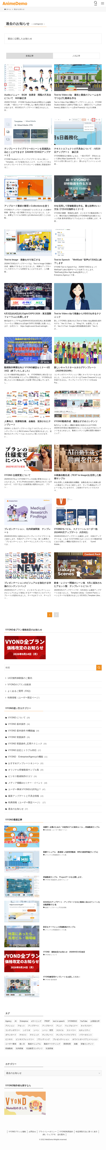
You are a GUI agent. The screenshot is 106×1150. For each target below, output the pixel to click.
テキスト (23, 1035)
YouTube (83, 1021)
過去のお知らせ (18, 809)
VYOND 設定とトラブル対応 (24, 750)
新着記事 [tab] (30, 56)
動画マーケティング (52, 1044)
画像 (76, 1044)
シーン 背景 (47, 1030)
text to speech (58, 1021)
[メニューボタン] (102, 3)
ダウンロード (10, 1035)
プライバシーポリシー (48, 1132)
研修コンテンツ (87, 1044)
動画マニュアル (34, 1044)
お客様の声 (95, 1021)
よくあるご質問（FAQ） (20, 691)
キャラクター (86, 1026)
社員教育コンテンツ (34, 1048)
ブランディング (43, 1039)
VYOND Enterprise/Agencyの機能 (27, 757)
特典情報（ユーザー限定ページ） (24, 697)
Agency (8, 1021)
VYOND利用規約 (66, 1132)
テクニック (34, 1035)
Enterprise (24, 1021)
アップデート (33, 1026)
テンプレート (47, 1035)
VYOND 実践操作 (19, 737)
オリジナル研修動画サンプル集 (25, 770)
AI (16, 1021)
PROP (47, 1021)
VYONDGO (72, 1021)
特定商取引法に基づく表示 (86, 1132)
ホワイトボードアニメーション (85, 1039)
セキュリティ (84, 1030)
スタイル (59, 1030)
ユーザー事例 (10, 1044)
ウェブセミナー (71, 1026)
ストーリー (71, 1030)
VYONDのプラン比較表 (19, 684)
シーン (36, 1030)
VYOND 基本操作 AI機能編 (23, 730)
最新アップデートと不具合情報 (25, 796)
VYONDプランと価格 (17, 1132)
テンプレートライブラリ (66, 1035)
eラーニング (36, 1021)
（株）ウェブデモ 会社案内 (53, 1134)
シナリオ (26, 1030)
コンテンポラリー (12, 1030)
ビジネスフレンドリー (25, 1039)
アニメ (59, 1026)
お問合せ (32, 1132)
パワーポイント (85, 1035)
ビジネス (9, 1039)
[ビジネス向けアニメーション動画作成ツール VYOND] (15, 3)
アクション (9, 1026)
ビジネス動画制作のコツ (22, 776)
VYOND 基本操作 (19, 724)
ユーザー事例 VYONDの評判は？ (26, 789)
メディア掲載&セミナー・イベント (27, 783)
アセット (21, 1026)
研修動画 (9, 1048)
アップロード (47, 1026)
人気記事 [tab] (76, 56)
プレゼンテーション (61, 1039)
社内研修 (19, 1048)
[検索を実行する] (99, 668)
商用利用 (67, 1044)
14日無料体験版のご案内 (20, 678)
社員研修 (49, 1048)
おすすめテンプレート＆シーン (25, 763)
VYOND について (19, 717)
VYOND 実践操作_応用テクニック (27, 743)
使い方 (22, 1044)
